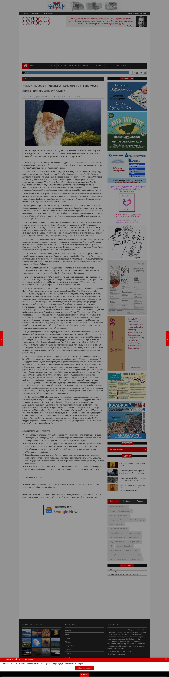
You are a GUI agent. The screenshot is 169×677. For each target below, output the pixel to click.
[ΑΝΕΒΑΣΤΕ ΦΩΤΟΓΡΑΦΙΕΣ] (1, 338)
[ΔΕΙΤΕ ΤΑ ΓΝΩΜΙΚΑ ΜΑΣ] (167, 338)
